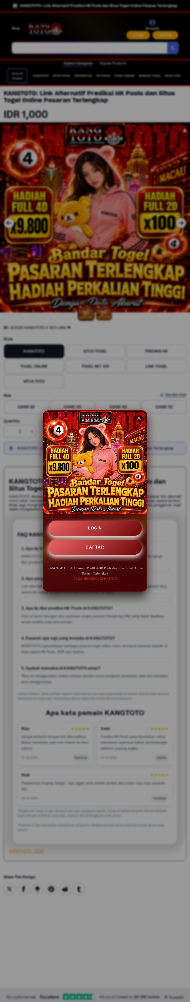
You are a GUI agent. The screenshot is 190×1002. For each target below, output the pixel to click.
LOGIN (95, 528)
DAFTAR (95, 547)
